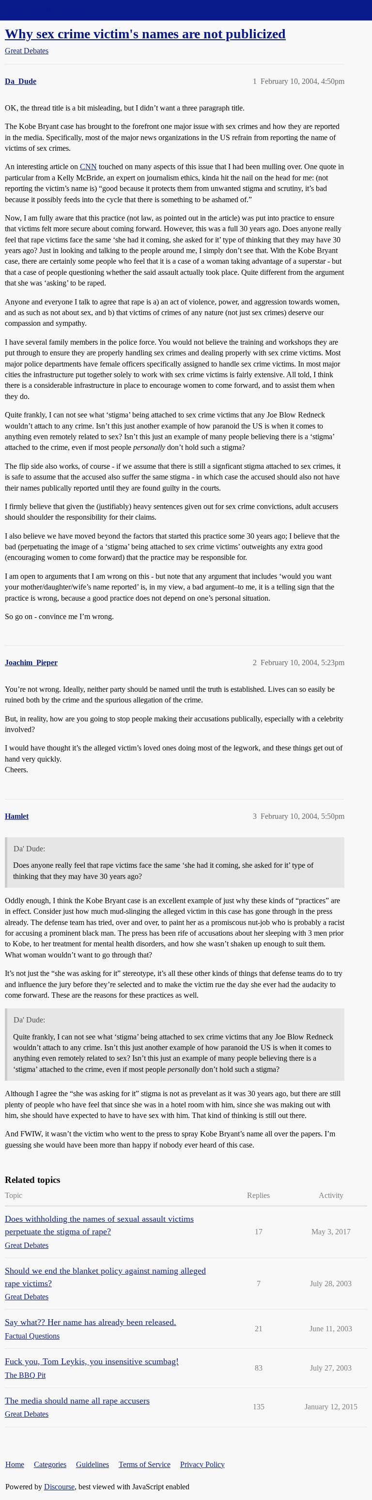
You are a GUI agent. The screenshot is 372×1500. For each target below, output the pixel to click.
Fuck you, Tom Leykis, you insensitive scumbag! (92, 1361)
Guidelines (92, 1464)
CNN (88, 166)
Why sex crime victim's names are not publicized (145, 33)
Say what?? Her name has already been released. (90, 1322)
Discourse (59, 1487)
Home (14, 1464)
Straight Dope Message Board (51, 10)
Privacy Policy (202, 1464)
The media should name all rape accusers (77, 1400)
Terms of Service (144, 1464)
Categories (50, 1464)
